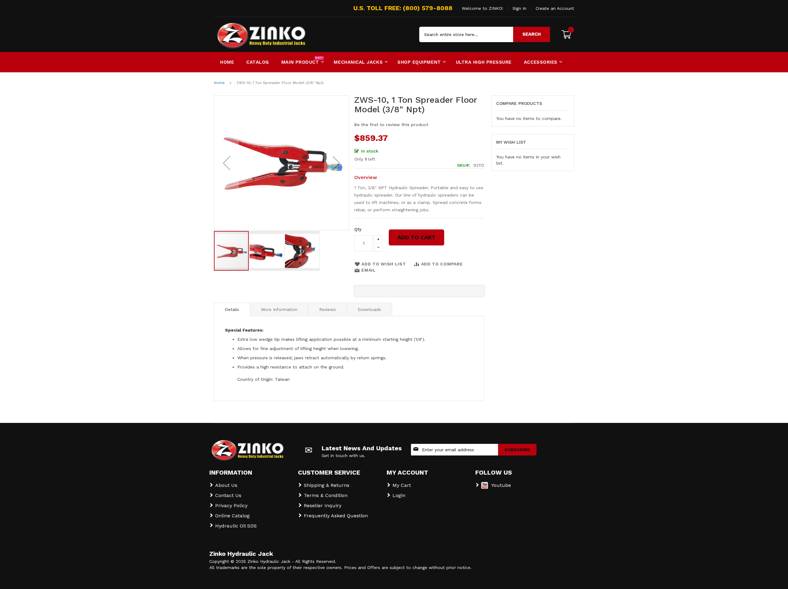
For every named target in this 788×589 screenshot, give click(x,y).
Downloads (369, 309)
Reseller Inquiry (322, 505)
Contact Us (228, 495)
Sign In (519, 8)
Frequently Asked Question (336, 516)
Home (219, 83)
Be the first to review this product (391, 124)
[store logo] (240, 34)
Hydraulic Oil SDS (236, 526)
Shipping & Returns (326, 485)
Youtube (501, 485)
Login (398, 495)
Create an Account (555, 8)
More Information (279, 309)
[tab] (232, 309)
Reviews (327, 309)
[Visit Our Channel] (484, 487)
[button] (226, 163)
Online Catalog (232, 516)
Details (232, 309)
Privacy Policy (231, 505)
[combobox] (484, 34)
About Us (226, 485)
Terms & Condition (326, 495)
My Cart (401, 485)
